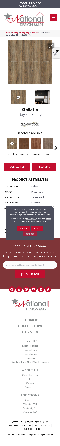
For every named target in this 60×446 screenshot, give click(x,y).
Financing (44, 167)
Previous (4, 95)
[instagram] (19, 289)
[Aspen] (48, 144)
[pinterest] (26, 289)
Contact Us (16, 167)
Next (55, 95)
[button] (30, 274)
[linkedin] (41, 289)
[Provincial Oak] (24, 144)
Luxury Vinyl (24, 32)
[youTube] (34, 289)
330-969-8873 (30, 6)
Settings (30, 234)
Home (8, 32)
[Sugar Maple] (36, 144)
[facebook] (12, 289)
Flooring (15, 32)
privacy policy (31, 219)
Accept (23, 228)
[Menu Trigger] (53, 17)
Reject (37, 228)
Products (34, 32)
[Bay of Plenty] (12, 144)
